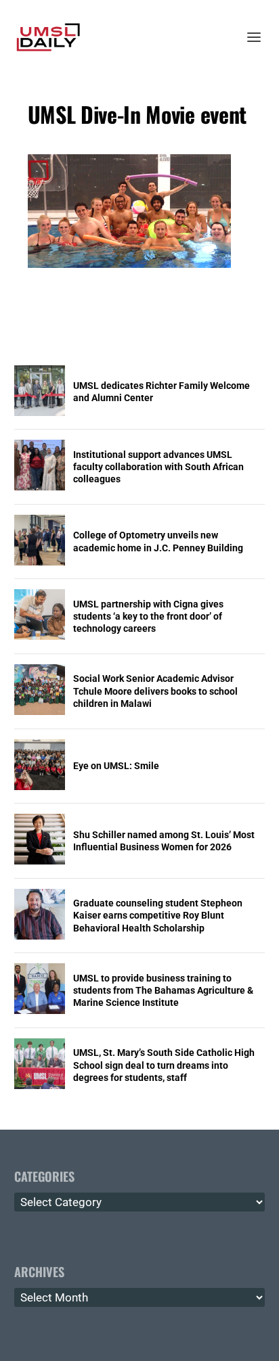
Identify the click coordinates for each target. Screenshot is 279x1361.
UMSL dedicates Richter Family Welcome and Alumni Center (161, 391)
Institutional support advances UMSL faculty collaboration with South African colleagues (158, 466)
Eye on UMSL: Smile (116, 765)
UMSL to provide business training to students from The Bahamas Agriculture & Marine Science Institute (163, 990)
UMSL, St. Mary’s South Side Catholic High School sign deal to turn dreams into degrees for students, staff (164, 1064)
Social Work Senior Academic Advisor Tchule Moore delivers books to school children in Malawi (155, 690)
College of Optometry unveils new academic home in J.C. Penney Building (158, 541)
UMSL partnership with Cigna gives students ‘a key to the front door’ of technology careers (148, 616)
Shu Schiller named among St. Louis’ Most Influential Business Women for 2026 (164, 840)
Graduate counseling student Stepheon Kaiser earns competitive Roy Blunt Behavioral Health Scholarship (157, 915)
